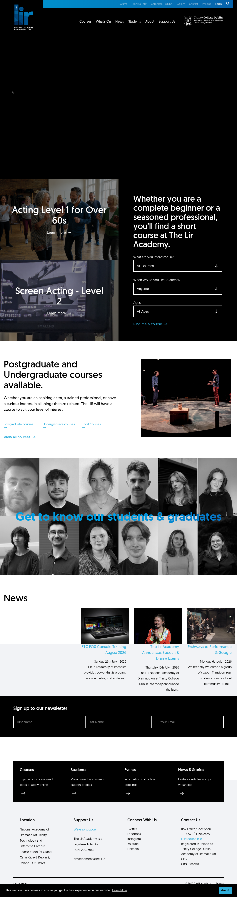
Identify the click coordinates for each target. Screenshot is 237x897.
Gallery (181, 4)
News (119, 21)
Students (134, 21)
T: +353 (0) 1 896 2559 (195, 834)
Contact (193, 4)
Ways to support (85, 829)
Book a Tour (139, 4)
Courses (85, 21)
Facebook (134, 834)
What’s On (103, 21)
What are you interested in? (153, 257)
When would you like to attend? (156, 280)
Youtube (133, 844)
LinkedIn (133, 849)
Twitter (132, 829)
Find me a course (148, 324)
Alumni (124, 4)
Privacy (220, 883)
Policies (206, 4)
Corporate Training (161, 4)
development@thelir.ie (89, 859)
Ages (137, 303)
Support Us (167, 21)
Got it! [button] (225, 890)
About (149, 21)
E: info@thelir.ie (191, 839)
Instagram (134, 839)
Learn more (57, 232)
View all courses (17, 437)
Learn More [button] (119, 890)
